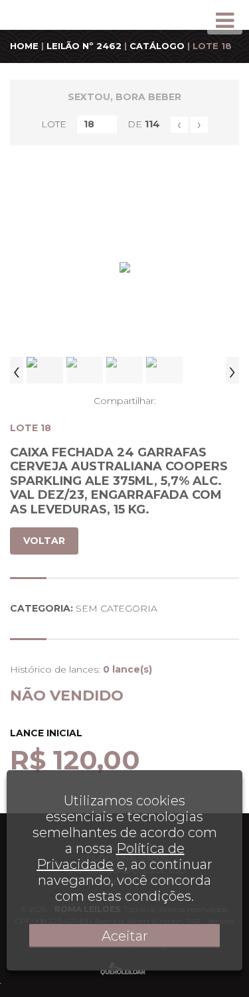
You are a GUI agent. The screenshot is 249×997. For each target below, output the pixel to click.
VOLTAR (44, 541)
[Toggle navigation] (224, 20)
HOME (24, 45)
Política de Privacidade (111, 856)
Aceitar (125, 936)
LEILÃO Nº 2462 (84, 45)
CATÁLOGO (157, 45)
